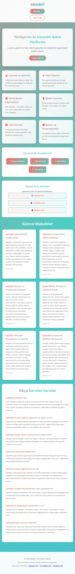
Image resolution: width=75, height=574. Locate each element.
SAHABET (37, 4)
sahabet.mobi (58, 566)
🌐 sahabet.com (37, 196)
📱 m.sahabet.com (37, 203)
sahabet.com (33, 566)
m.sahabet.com (45, 566)
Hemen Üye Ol (37, 58)
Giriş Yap (36, 11)
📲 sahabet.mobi (37, 210)
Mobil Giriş (37, 18)
